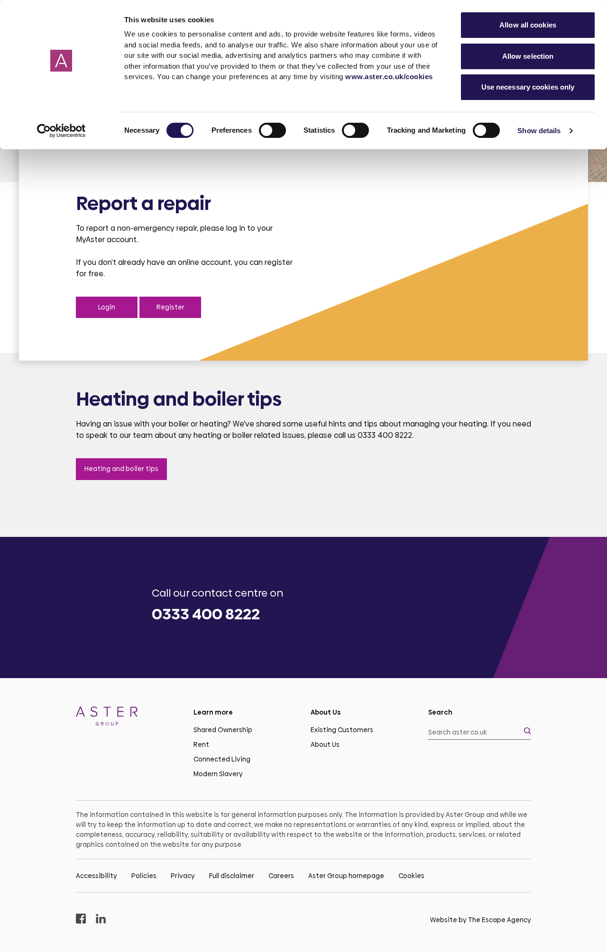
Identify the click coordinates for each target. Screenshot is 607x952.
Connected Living (221, 759)
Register (170, 307)
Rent (201, 744)
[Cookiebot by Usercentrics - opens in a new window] (61, 131)
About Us (325, 744)
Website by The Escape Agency (480, 920)
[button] (480, 732)
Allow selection (528, 56)
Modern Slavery (218, 774)
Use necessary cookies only (528, 87)
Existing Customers (342, 729)
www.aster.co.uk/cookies (389, 77)
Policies (143, 875)
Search (440, 712)
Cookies (411, 875)
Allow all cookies (527, 25)
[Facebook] (81, 920)
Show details (539, 131)
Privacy (183, 875)
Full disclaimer (231, 875)
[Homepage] (127, 718)
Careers (281, 875)
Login (106, 307)
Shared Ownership (222, 729)
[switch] (272, 130)
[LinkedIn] (101, 920)
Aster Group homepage (346, 875)
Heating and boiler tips (121, 468)
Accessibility (96, 875)
